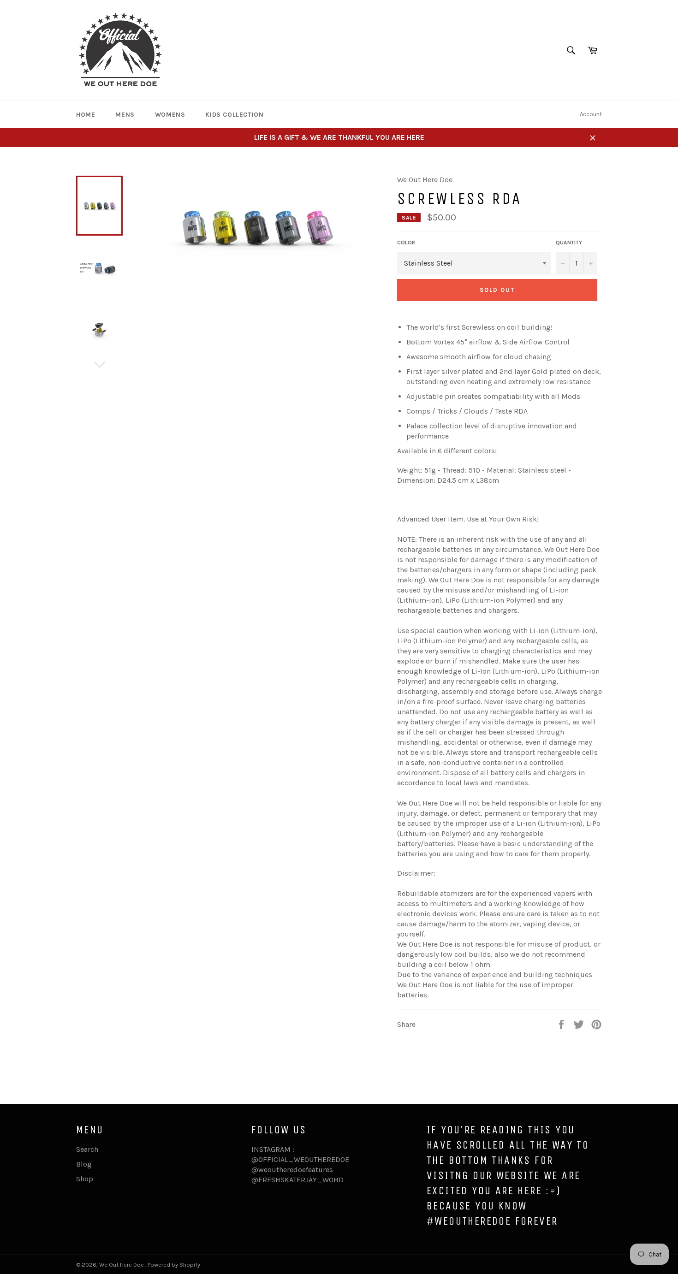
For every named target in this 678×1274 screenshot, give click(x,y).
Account (591, 114)
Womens (170, 115)
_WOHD (330, 1179)
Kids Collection (234, 115)
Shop (84, 1178)
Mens (124, 115)
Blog (84, 1164)
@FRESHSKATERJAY (284, 1179)
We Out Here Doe (122, 1264)
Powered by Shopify (174, 1264)
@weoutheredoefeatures (292, 1169)
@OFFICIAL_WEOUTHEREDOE (300, 1159)
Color (406, 242)
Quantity (569, 242)
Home (85, 115)
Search (87, 1149)
